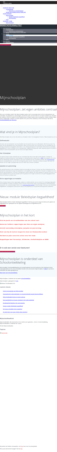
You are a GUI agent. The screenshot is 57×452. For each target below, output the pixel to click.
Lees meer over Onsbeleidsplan (7, 251)
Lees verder (3, 205)
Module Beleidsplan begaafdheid (17, 17)
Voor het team (7, 21)
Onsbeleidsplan (9, 9)
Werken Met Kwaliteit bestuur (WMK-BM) (16, 12)
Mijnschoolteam (10, 22)
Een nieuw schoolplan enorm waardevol (12, 309)
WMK (7, 19)
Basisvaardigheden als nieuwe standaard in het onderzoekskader (18, 300)
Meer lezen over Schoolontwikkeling (8, 272)
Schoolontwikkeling (25, 278)
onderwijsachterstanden (28, 185)
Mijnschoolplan (9, 15)
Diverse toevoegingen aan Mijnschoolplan (13, 291)
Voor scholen (7, 13)
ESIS (17, 281)
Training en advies (7, 3)
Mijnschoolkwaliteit (11, 5)
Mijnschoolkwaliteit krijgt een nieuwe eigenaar (14, 297)
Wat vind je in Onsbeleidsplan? (16, 11)
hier (22, 446)
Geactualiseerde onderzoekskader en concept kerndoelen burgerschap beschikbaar (23, 294)
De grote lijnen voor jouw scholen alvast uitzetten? (15, 312)
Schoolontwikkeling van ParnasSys (8, 120)
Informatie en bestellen (5, 45)
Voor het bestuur (8, 7)
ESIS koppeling (12, 18)
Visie (4, 1)
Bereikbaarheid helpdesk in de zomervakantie (14, 303)
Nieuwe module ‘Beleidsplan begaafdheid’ (13, 306)
